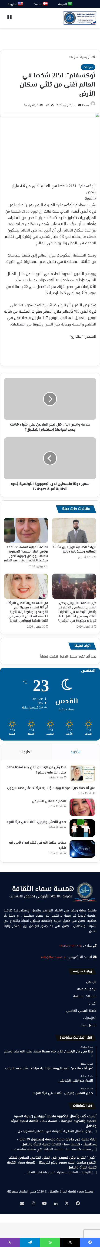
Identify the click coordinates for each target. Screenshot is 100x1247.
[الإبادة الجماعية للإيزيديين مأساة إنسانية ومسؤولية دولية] (74, 530)
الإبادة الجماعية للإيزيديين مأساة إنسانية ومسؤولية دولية (74, 549)
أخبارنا (93, 1003)
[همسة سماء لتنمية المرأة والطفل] (80, 18)
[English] (20, 4)
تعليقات (26, 751)
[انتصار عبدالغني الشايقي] (82, 807)
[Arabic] (70, 4)
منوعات (73, 57)
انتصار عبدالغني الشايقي (49, 801)
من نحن (91, 982)
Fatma (85, 105)
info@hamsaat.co (53, 957)
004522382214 (71, 946)
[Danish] (45, 4)
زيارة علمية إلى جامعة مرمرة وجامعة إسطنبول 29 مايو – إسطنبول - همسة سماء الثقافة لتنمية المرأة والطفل (57, 1142)
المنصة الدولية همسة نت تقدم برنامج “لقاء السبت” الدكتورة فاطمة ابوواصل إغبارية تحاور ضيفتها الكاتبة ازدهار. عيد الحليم (26, 554)
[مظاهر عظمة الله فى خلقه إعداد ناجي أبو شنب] (82, 849)
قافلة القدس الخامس (81, 1011)
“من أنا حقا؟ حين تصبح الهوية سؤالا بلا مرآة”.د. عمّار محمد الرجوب (51, 788)
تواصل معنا (89, 1025)
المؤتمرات (90, 1018)
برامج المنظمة (87, 989)
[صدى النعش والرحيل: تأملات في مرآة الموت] (82, 828)
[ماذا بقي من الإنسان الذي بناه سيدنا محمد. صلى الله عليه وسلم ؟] (82, 773)
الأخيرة (75, 751)
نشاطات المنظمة (85, 996)
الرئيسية (86, 57)
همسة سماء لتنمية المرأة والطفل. (70, 1191)
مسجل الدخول (68, 656)
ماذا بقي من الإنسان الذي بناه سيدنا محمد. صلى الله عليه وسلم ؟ (36, 770)
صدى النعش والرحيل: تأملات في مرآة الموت (36, 822)
